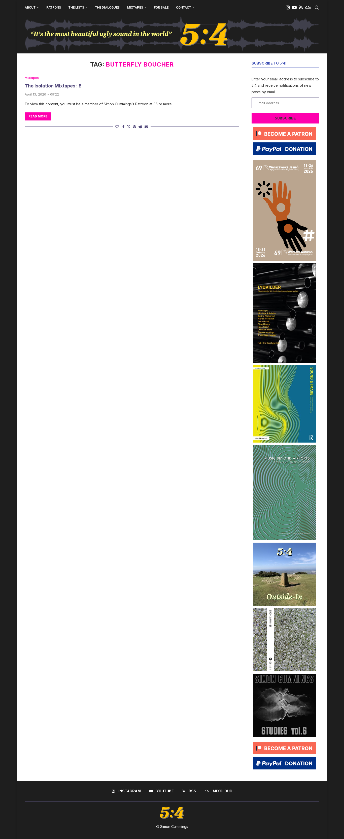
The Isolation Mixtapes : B (53, 85)
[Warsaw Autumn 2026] (284, 162)
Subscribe (285, 118)
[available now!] (284, 367)
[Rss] (301, 7)
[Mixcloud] (308, 7)
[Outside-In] (284, 544)
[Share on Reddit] (140, 127)
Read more (37, 116)
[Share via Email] (146, 127)
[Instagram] (288, 7)
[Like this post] (117, 127)
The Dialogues (107, 7)
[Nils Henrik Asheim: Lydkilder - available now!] (284, 265)
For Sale (161, 7)
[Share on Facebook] (123, 127)
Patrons (53, 7)
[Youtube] (294, 7)
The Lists (76, 7)
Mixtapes (135, 7)
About (30, 7)
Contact (183, 7)
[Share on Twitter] (128, 127)
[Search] (316, 7)
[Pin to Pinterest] (134, 127)
